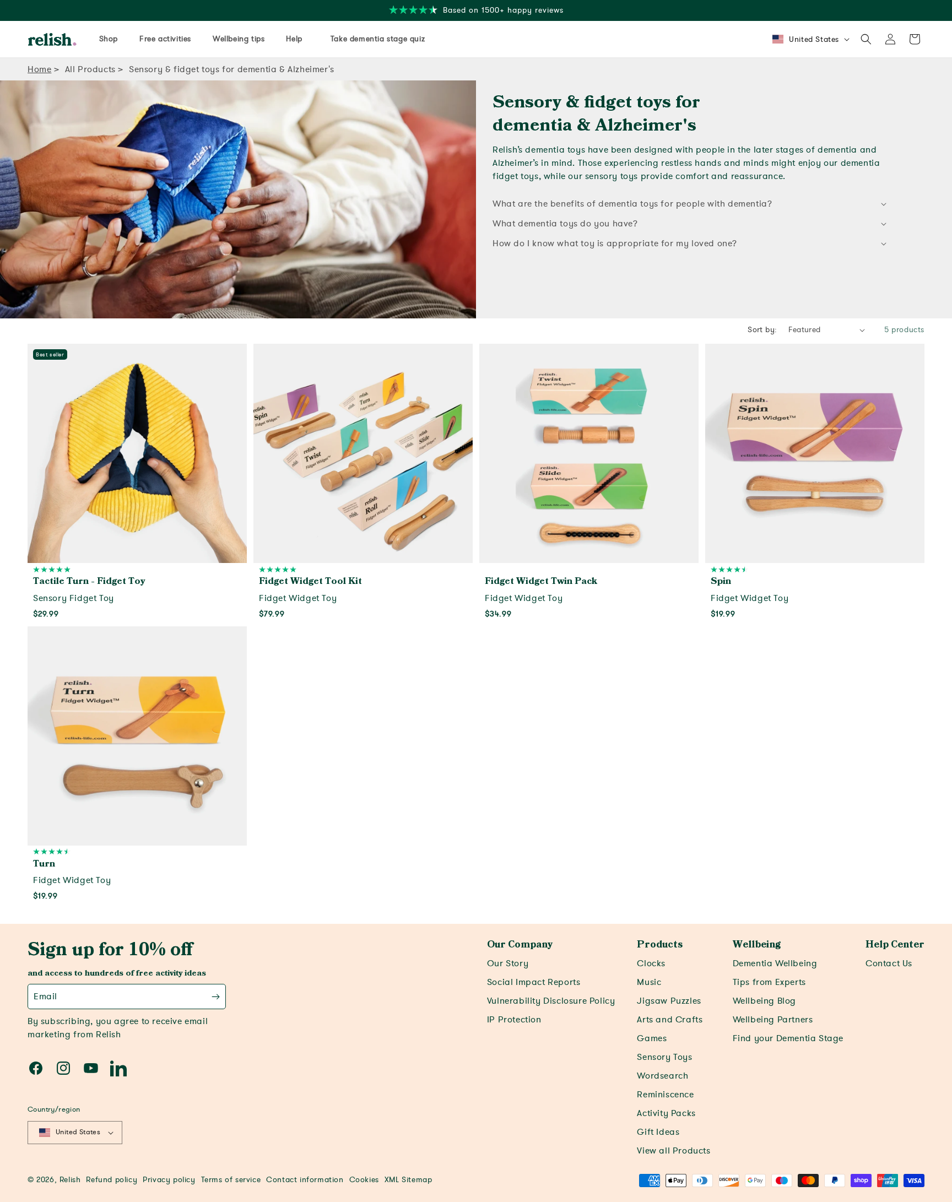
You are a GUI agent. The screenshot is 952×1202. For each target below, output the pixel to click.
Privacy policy (169, 1179)
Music (649, 982)
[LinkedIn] (118, 1068)
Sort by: (762, 329)
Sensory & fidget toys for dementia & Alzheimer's (231, 69)
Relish (70, 1179)
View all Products (673, 1151)
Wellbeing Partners (773, 1020)
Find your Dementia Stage (788, 1038)
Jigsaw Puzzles (669, 1001)
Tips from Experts (769, 982)
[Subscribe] (216, 996)
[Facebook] (36, 1068)
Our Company (520, 945)
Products (660, 945)
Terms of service (231, 1179)
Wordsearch (662, 1076)
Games (652, 1038)
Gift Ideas (658, 1132)
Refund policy (111, 1179)
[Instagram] (63, 1068)
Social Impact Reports (534, 982)
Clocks (651, 963)
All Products (90, 69)
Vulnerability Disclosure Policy (551, 1001)
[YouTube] (91, 1068)
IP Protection (514, 1020)
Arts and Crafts (669, 1020)
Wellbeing (757, 945)
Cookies (364, 1179)
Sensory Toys (664, 1057)
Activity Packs (666, 1113)
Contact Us (889, 963)
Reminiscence (665, 1095)
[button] (866, 39)
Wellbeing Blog (764, 1001)
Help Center (895, 945)
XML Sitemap (408, 1179)
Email (45, 996)
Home (39, 69)
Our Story (507, 963)
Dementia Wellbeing (775, 963)
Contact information (304, 1179)
